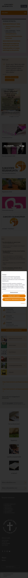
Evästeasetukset (14, 292)
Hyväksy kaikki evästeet (14, 296)
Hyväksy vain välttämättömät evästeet (14, 299)
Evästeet (23, 303)
